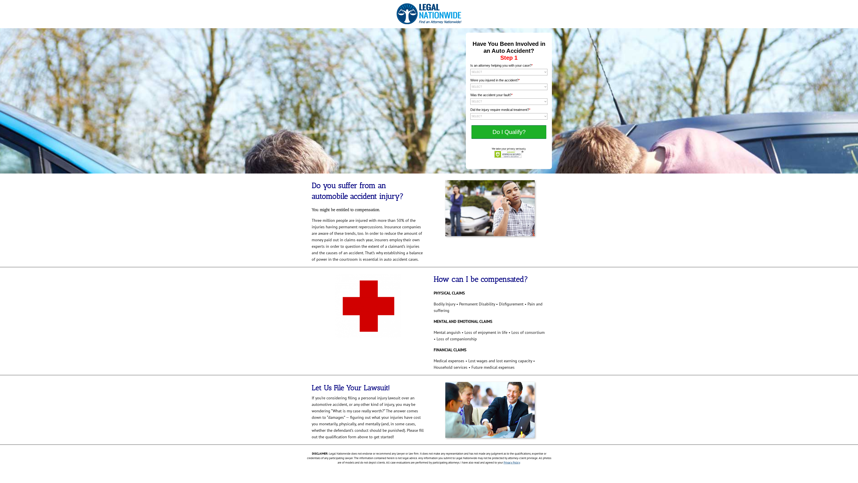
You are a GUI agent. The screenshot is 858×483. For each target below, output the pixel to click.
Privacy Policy (512, 462)
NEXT (508, 132)
